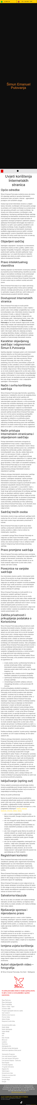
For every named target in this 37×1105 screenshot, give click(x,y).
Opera (20, 811)
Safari (15, 811)
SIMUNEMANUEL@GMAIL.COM (18, 1092)
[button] (2, 171)
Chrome (9, 811)
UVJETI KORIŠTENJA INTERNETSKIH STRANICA (14, 1097)
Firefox (19, 808)
